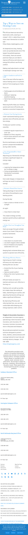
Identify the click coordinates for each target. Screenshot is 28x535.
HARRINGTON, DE (13, 10)
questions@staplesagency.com (8, 393)
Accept (7, 532)
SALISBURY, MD (12, 7)
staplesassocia (7, 28)
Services (3, 464)
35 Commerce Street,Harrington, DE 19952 (6, 409)
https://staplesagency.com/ (11, 344)
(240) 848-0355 (4, 445)
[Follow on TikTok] (18, 473)
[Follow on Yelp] (21, 473)
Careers (17, 466)
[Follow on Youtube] (11, 473)
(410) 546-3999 (4, 384)
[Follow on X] (2, 473)
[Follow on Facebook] (8, 473)
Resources (3, 467)
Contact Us (17, 467)
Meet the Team (18, 464)
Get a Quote (3, 469)
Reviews (3, 466)
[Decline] (26, 529)
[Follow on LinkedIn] (5, 473)
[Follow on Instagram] (15, 473)
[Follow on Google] (5, 477)
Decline (13, 532)
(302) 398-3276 (4, 414)
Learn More (20, 532)
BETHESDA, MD (12, 12)
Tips (20, 28)
